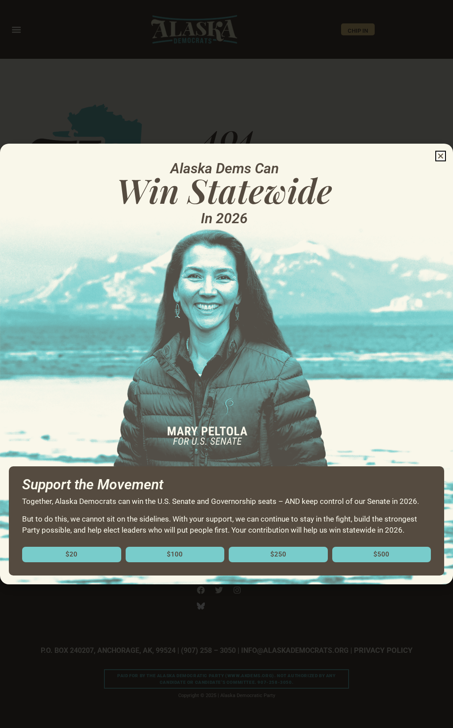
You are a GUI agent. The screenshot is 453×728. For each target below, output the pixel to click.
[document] (226, 364)
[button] (440, 156)
